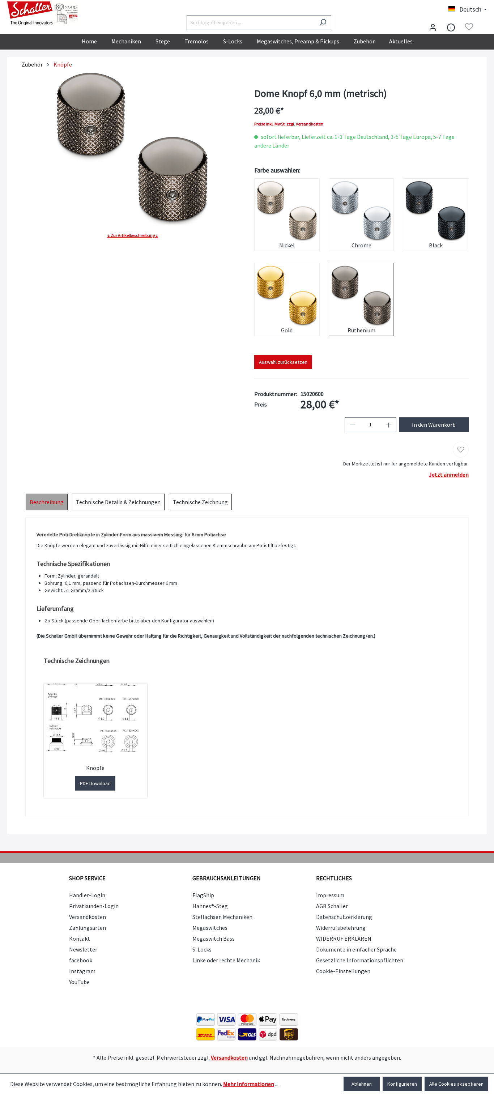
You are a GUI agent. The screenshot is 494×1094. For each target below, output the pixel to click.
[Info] (451, 27)
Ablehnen (362, 1084)
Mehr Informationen (248, 1083)
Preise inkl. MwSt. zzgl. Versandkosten (288, 124)
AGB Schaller (332, 906)
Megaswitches (209, 927)
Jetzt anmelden (449, 474)
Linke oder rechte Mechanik (226, 960)
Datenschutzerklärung (344, 916)
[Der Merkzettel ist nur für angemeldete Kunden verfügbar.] (469, 27)
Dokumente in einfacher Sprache (356, 949)
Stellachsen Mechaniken (222, 916)
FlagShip (203, 895)
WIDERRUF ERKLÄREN (343, 938)
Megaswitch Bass (213, 938)
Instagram (82, 971)
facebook (80, 960)
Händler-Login (87, 895)
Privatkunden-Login (94, 906)
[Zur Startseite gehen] (43, 13)
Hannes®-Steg (210, 906)
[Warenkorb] (482, 27)
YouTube (79, 982)
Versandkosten (87, 916)
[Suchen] (322, 22)
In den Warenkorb (434, 424)
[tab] (47, 502)
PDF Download (95, 783)
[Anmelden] (433, 27)
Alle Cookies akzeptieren (456, 1084)
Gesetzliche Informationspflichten (359, 960)
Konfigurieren (402, 1084)
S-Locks (202, 949)
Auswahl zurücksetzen (283, 362)
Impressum (330, 895)
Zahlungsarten (87, 927)
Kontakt (79, 938)
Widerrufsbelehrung (341, 927)
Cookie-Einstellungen (343, 971)
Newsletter (83, 949)
